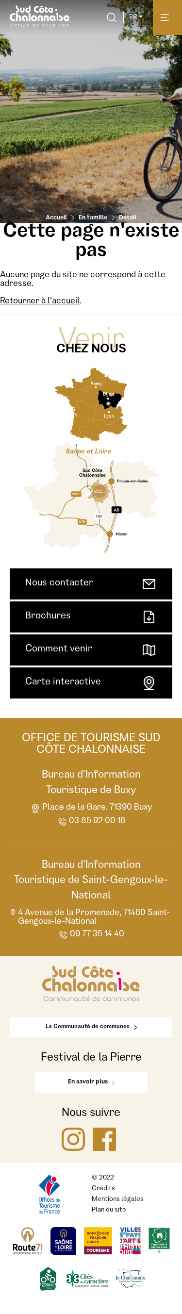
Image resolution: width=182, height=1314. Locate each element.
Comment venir (58, 649)
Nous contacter (59, 583)
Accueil (56, 218)
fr (133, 17)
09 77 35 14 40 (97, 934)
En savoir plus (88, 1082)
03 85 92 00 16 (97, 821)
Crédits (103, 1188)
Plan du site (109, 1210)
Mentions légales (118, 1199)
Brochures (48, 616)
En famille (93, 218)
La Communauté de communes (88, 1027)
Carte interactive (63, 682)
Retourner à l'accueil (40, 301)
